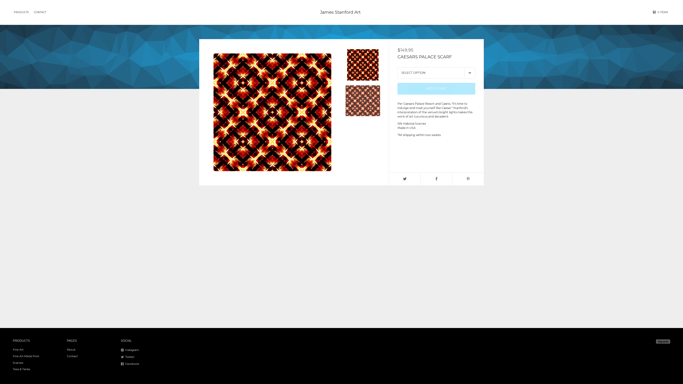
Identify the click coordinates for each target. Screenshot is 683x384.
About (71, 349)
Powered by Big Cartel (663, 341)
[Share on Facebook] (436, 179)
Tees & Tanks (21, 369)
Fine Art (18, 349)
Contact (40, 12)
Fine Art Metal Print (26, 356)
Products (21, 12)
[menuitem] (21, 12)
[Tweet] (405, 179)
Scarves (18, 362)
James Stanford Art (340, 12)
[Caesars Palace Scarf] (363, 65)
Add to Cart (436, 88)
